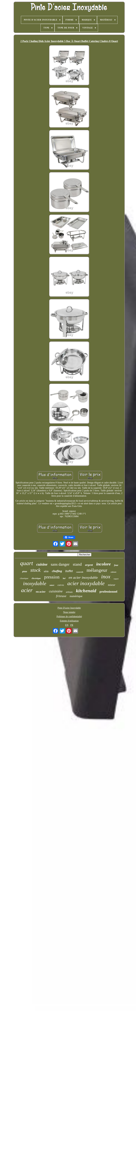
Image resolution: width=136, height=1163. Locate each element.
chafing (57, 571)
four (116, 565)
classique (24, 578)
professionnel (108, 591)
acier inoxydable (86, 583)
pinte (24, 571)
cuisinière (56, 591)
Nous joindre (69, 612)
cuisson (113, 572)
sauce (52, 585)
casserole (79, 572)
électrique (36, 578)
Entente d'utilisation (69, 621)
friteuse (61, 596)
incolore (103, 564)
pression (52, 577)
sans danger (60, 564)
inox (105, 577)
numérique (76, 596)
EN (66, 625)
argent (89, 564)
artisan (69, 592)
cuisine (41, 564)
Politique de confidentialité (69, 616)
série (46, 571)
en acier (41, 591)
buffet (69, 571)
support (116, 579)
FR (71, 625)
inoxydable (34, 583)
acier (27, 590)
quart (26, 563)
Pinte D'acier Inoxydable (69, 608)
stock (35, 570)
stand (77, 564)
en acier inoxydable (83, 577)
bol (64, 578)
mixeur (111, 584)
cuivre (61, 584)
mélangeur (97, 570)
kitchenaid (86, 590)
